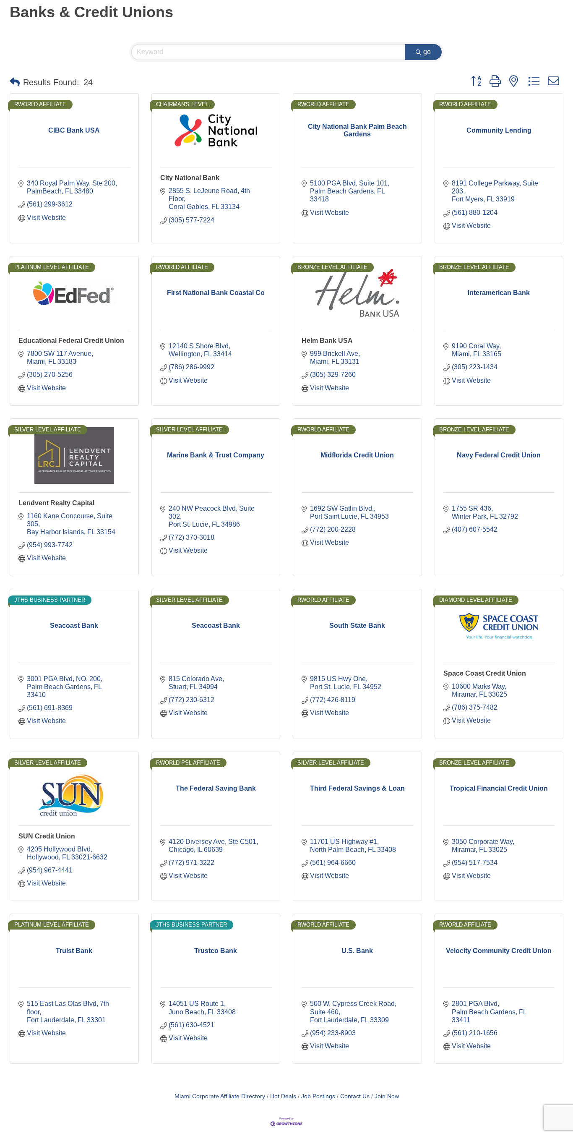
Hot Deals (283, 1096)
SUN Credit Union (46, 836)
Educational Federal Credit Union (71, 340)
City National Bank (189, 177)
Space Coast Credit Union (484, 673)
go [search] (427, 51)
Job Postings (318, 1096)
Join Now (387, 1096)
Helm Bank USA (327, 340)
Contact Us (355, 1096)
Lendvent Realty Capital (56, 503)
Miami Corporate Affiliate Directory (220, 1096)
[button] (15, 82)
